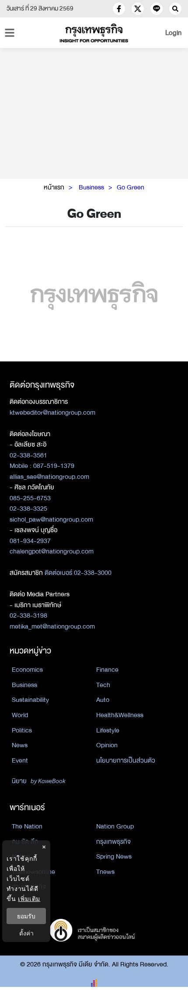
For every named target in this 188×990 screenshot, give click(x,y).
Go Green (130, 187)
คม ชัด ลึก (25, 841)
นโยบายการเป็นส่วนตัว (125, 760)
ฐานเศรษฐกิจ (29, 886)
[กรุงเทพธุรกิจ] (94, 33)
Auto (102, 699)
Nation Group (115, 826)
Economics (27, 669)
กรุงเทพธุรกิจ (113, 841)
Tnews (105, 871)
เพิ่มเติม (29, 898)
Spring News (114, 856)
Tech (103, 685)
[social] (119, 9)
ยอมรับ (26, 916)
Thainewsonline (33, 871)
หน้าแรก (54, 187)
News (20, 745)
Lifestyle (107, 730)
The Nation (27, 826)
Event (20, 760)
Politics (22, 730)
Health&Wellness (119, 715)
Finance (107, 669)
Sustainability (30, 699)
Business (91, 187)
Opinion (107, 745)
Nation (21, 856)
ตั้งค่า (26, 933)
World (20, 715)
